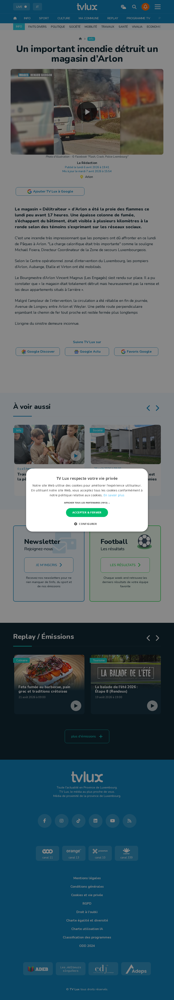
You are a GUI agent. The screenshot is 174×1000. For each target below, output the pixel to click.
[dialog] (87, 499)
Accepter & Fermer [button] (87, 512)
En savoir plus (114, 495)
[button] (87, 503)
